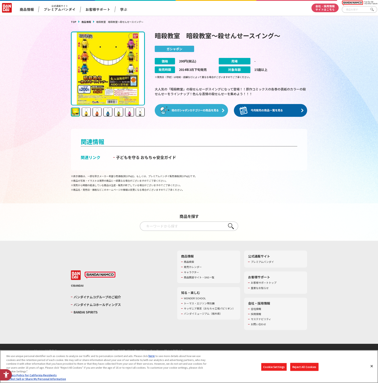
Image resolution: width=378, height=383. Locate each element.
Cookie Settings (274, 367)
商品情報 (86, 21)
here (151, 356)
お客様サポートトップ (263, 282)
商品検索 (189, 262)
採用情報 (256, 314)
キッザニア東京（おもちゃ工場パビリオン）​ (209, 308)
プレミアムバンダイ (262, 262)
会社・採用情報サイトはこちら (325, 7)
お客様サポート (97, 9)
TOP (73, 21)
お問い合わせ (258, 324)
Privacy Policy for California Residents (31, 375)
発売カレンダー (193, 267)
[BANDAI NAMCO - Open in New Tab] (100, 275)
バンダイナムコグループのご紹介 (97, 297)
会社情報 (256, 309)
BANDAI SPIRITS (86, 312)
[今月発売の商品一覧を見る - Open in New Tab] (270, 110)
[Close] (371, 366)
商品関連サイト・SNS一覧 (199, 277)
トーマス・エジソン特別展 (199, 303)
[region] (189, 366)
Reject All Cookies (304, 367)
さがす (374, 9)
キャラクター (191, 272)
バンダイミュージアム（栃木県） (203, 313)
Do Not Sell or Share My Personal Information (36, 379)
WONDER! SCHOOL (195, 298)
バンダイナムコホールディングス (97, 304)
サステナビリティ (261, 319)
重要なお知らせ (260, 288)
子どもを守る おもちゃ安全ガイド (146, 157)
